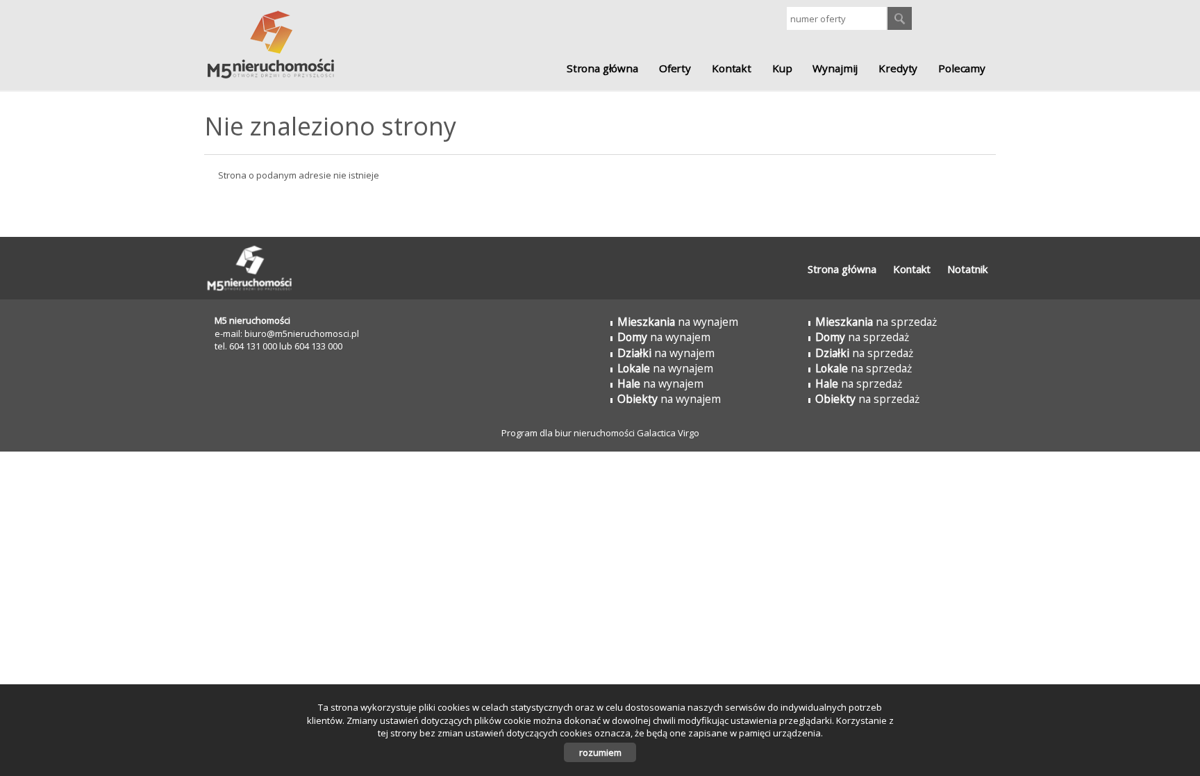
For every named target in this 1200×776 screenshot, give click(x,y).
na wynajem (677, 321)
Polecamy (961, 68)
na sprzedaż (876, 321)
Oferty (675, 68)
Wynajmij (835, 68)
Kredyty (897, 68)
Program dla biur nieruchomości (569, 433)
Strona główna (602, 68)
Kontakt (731, 68)
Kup (782, 68)
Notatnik (967, 269)
